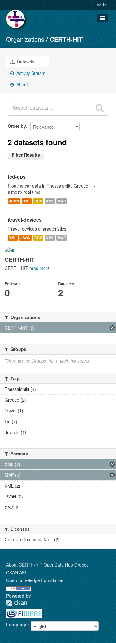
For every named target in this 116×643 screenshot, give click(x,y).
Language (17, 624)
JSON (14, 201)
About (21, 84)
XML (27, 201)
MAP (62, 201)
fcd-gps (17, 176)
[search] (100, 107)
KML (50, 201)
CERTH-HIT (66, 39)
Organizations (25, 39)
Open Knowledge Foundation (34, 580)
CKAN (16, 602)
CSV (38, 201)
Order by (17, 126)
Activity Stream (30, 73)
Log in (100, 5)
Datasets (25, 61)
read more (39, 268)
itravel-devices (25, 219)
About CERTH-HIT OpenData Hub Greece (47, 565)
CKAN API (16, 572)
